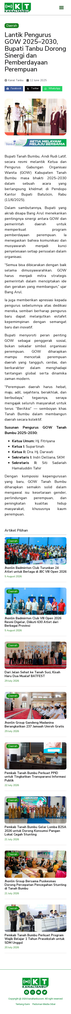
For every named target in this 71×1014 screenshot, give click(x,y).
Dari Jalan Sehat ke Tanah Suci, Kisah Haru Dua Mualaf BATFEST (32, 674)
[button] (61, 7)
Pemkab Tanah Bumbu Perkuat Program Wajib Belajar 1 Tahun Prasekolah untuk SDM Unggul (34, 939)
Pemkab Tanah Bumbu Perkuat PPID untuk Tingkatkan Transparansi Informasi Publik (35, 777)
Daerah (11, 25)
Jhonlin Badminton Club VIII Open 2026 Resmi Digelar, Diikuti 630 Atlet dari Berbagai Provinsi (33, 622)
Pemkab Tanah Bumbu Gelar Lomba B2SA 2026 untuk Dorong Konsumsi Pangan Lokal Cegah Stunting (35, 831)
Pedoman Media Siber (44, 1004)
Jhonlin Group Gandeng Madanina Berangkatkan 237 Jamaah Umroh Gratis (34, 724)
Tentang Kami (23, 1004)
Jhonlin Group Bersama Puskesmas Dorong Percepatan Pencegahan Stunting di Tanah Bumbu (35, 885)
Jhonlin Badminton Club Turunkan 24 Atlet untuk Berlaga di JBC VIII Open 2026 (35, 570)
